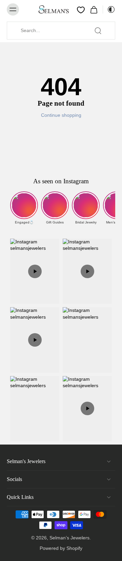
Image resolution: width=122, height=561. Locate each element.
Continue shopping (61, 115)
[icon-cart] (93, 9)
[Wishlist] (80, 10)
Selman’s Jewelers (69, 537)
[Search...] (98, 30)
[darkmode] (109, 9)
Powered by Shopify (61, 548)
